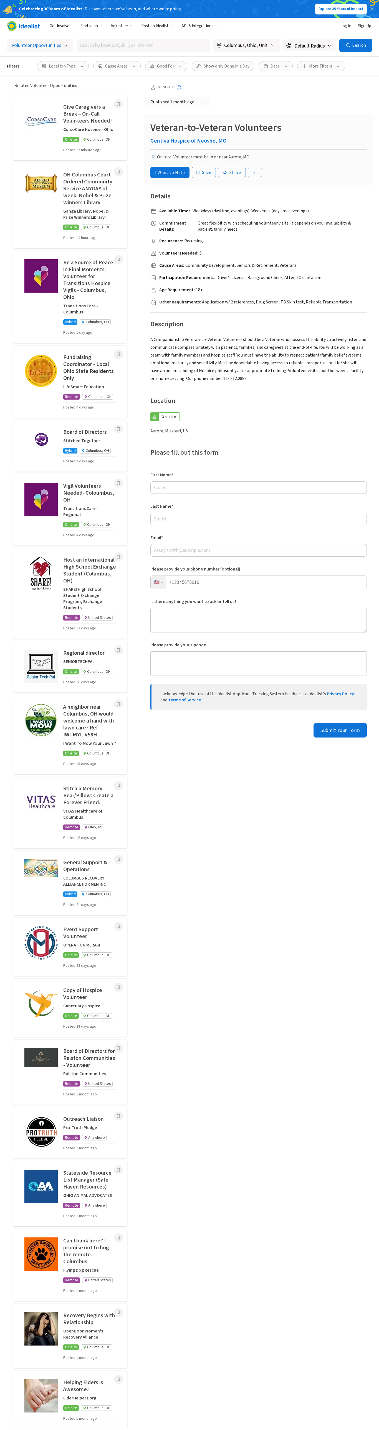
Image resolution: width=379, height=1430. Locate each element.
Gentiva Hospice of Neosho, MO (188, 141)
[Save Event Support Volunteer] (118, 926)
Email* (156, 538)
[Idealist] (23, 26)
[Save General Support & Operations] (118, 859)
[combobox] (143, 45)
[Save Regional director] (118, 650)
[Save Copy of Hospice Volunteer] (118, 987)
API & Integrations (197, 26)
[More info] (246, 46)
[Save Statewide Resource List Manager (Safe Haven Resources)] (118, 1169)
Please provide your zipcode (178, 645)
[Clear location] (272, 45)
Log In (345, 26)
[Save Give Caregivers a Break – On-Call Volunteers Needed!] (118, 103)
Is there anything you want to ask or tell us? (193, 602)
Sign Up (364, 26)
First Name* (162, 475)
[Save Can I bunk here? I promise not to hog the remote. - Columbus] (118, 1237)
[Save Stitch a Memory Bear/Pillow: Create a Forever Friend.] (118, 785)
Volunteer (119, 26)
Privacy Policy (340, 694)
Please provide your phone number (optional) (195, 569)
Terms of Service (184, 700)
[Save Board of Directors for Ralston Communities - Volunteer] (118, 1048)
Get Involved (61, 26)
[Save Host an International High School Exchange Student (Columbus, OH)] (118, 556)
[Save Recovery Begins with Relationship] (118, 1312)
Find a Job (89, 26)
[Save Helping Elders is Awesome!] (118, 1379)
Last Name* (161, 506)
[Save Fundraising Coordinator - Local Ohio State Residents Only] (118, 354)
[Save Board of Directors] (118, 429)
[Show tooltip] (179, 87)
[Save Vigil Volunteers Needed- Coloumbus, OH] (118, 483)
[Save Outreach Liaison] (118, 1116)
